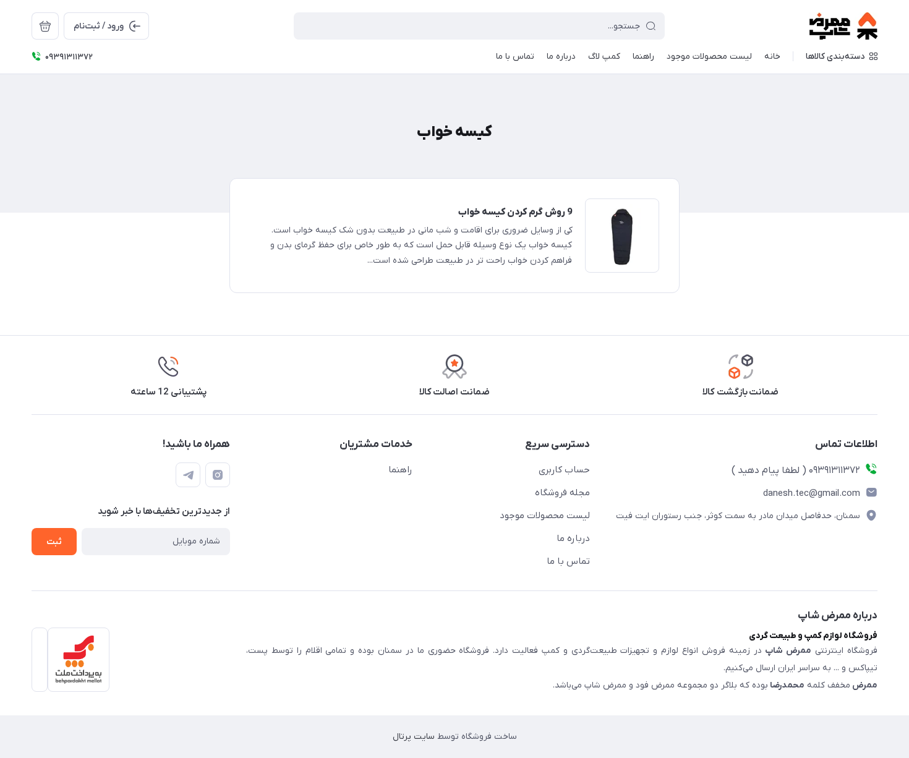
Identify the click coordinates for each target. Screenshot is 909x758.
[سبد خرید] (45, 26)
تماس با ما (568, 561)
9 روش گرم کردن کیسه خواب (515, 212)
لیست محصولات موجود (545, 515)
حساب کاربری (564, 470)
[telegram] (188, 474)
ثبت (54, 542)
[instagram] (217, 474)
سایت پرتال (414, 737)
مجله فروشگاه (562, 493)
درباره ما (573, 538)
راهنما (400, 470)
